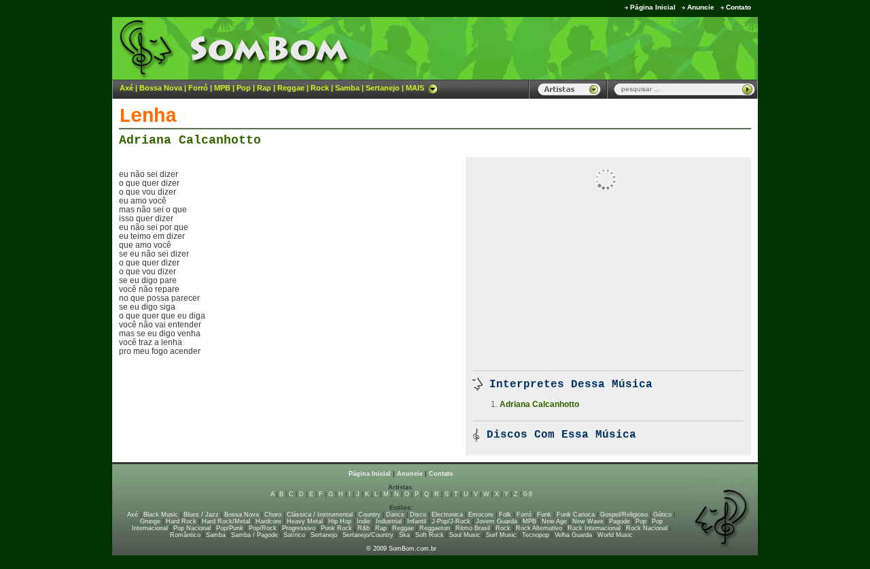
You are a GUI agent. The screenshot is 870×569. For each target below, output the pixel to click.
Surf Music (501, 535)
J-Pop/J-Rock (451, 521)
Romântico (185, 535)
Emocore (480, 514)
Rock (320, 88)
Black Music (160, 514)
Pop (244, 88)
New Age (554, 521)
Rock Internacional (594, 528)
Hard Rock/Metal (226, 521)
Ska (404, 535)
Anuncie (700, 7)
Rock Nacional (646, 528)
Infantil (416, 521)
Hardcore (268, 521)
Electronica (447, 514)
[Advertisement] (589, 47)
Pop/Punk (229, 528)
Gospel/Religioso (624, 514)
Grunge (150, 521)
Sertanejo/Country (368, 535)
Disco (418, 514)
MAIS (415, 88)
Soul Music (465, 535)
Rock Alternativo (539, 528)
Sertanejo (383, 88)
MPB (222, 88)
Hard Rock (181, 521)
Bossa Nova (160, 88)
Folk (505, 514)
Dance (395, 514)
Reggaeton (434, 528)
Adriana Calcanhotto (190, 140)
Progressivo (298, 528)
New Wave (588, 521)
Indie (363, 521)
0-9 (527, 494)
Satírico (294, 535)
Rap (264, 88)
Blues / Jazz (201, 514)
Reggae (290, 88)
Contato (738, 7)
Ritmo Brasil (472, 528)
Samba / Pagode (254, 535)
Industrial (389, 521)
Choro (272, 514)
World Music (615, 535)
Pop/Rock (263, 528)
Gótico (662, 514)
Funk (544, 514)
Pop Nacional (192, 528)
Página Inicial (653, 7)
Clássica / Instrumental (320, 514)
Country (369, 514)
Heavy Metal (305, 521)
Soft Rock (429, 535)
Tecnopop (535, 535)
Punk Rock (336, 528)
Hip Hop (339, 521)
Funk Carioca (576, 514)
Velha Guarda (573, 535)
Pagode (619, 521)
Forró (198, 88)
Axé (126, 88)
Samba (347, 88)
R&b (364, 528)
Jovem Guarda (496, 521)
